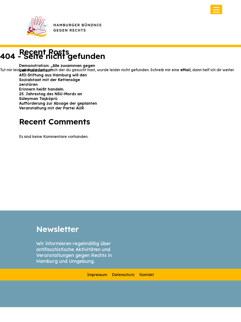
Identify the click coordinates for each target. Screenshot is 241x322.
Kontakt (146, 274)
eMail (185, 69)
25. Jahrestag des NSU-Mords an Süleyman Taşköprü (50, 96)
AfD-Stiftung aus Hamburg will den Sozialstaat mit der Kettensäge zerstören (53, 80)
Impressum (97, 274)
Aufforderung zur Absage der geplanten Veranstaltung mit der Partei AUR (58, 105)
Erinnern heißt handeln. (41, 89)
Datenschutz (123, 274)
